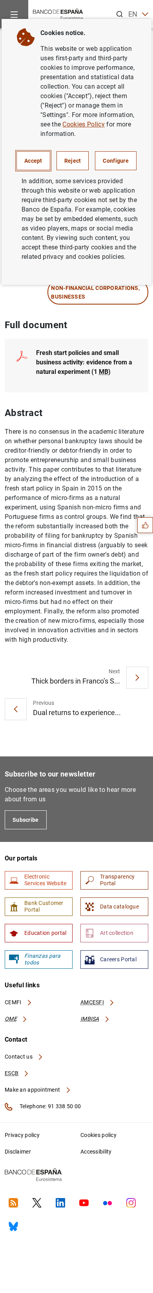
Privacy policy (22, 1135)
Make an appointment (33, 1090)
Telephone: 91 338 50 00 (49, 1106)
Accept (33, 161)
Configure (116, 161)
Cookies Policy (83, 124)
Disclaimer (18, 1151)
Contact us (19, 1056)
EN (133, 14)
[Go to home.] (58, 13)
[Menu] (14, 14)
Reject (72, 161)
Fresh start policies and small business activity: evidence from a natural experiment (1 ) (84, 362)
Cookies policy (98, 1135)
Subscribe (26, 820)
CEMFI (14, 1002)
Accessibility (96, 1151)
